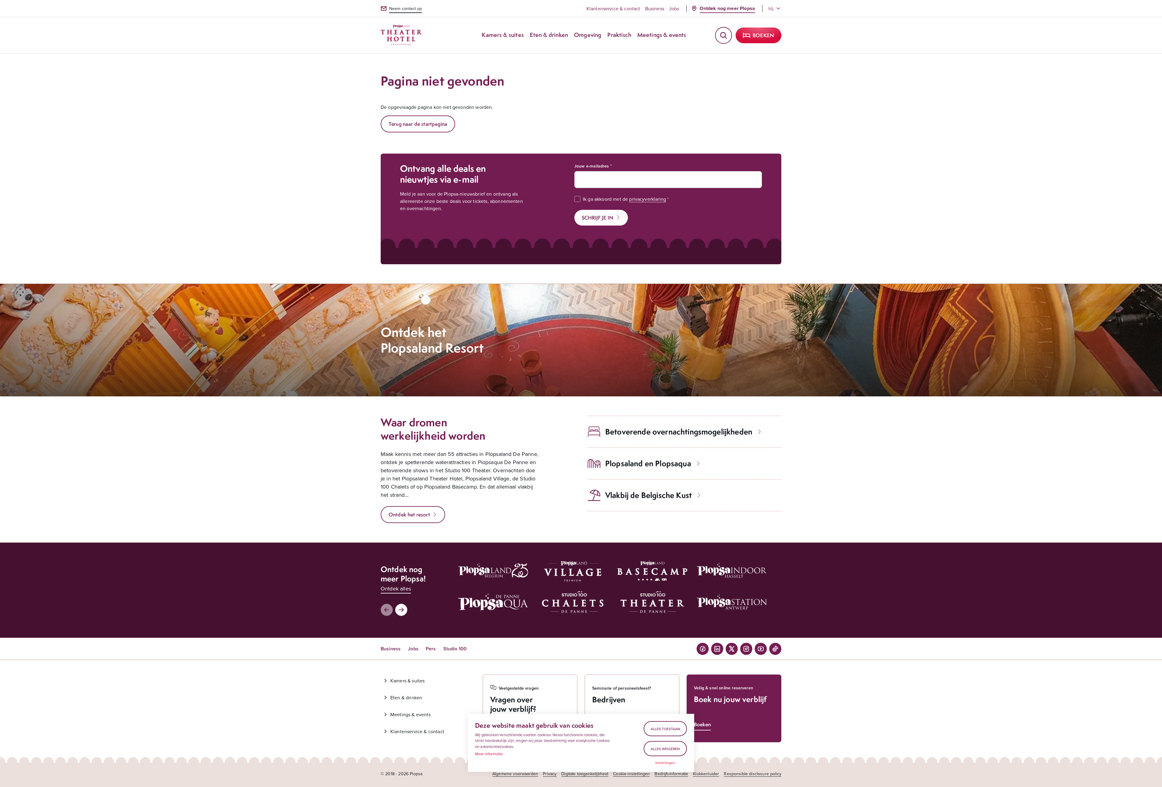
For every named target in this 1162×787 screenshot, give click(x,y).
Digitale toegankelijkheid (584, 774)
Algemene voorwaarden (515, 774)
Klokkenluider (706, 774)
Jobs (674, 8)
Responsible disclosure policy (752, 774)
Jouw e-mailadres (591, 166)
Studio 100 (455, 648)
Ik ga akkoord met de (624, 199)
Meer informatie (489, 753)
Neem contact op (405, 8)
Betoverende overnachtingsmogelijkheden (678, 431)
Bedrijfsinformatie (671, 774)
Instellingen (665, 763)
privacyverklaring (647, 199)
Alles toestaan (665, 728)
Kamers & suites (407, 680)
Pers (431, 648)
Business (654, 8)
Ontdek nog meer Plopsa (727, 8)
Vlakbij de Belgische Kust (648, 495)
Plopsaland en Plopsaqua (648, 463)
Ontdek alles (396, 588)
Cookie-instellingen (631, 774)
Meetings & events (410, 714)
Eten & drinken (406, 697)
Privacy (549, 774)
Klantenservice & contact (613, 8)
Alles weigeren (665, 748)
